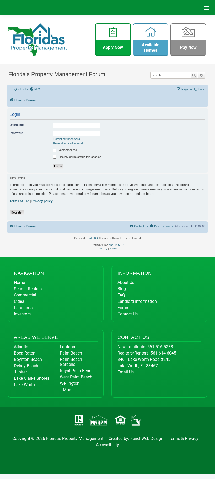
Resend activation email (68, 143)
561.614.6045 (163, 353)
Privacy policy (42, 201)
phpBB (93, 238)
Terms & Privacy (183, 438)
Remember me (67, 150)
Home (19, 282)
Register (17, 212)
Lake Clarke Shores (31, 378)
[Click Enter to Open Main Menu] (206, 7)
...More (66, 389)
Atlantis (21, 346)
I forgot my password (66, 138)
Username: (17, 124)
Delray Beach (26, 365)
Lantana (67, 346)
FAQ (121, 295)
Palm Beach (71, 353)
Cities (19, 301)
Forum (123, 307)
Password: (17, 132)
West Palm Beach (76, 376)
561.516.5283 (160, 346)
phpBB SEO (116, 244)
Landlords (23, 307)
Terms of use (19, 201)
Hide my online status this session (79, 156)
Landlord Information (137, 301)
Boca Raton (24, 353)
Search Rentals (28, 288)
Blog (121, 288)
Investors (22, 313)
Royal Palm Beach (77, 370)
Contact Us (127, 313)
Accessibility (107, 444)
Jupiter (20, 371)
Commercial (25, 295)
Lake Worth (24, 384)
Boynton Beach (28, 359)
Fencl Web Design (146, 438)
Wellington (69, 383)
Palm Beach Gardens (71, 362)
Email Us (125, 371)
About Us (125, 282)
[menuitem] (35, 89)
